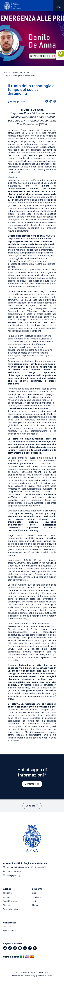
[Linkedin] (25, 948)
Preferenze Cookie (45, 976)
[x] (54, 101)
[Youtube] (20, 948)
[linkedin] (50, 101)
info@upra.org (13, 875)
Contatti (7, 926)
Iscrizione (36, 897)
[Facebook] (5, 948)
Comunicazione (17, 72)
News (28, 72)
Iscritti (35, 901)
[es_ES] (32, 957)
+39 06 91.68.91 (14, 871)
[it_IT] (22, 957)
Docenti (6, 897)
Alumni (35, 905)
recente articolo (27, 596)
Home (5, 72)
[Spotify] (35, 948)
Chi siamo (7, 893)
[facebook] (46, 101)
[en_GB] (27, 957)
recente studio (21, 180)
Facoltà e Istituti (10, 901)
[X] (15, 948)
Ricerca (6, 905)
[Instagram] (10, 948)
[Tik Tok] (30, 948)
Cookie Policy (30, 976)
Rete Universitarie (11, 909)
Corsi (34, 893)
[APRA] (16, 5)
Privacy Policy (17, 976)
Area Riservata (9, 931)
